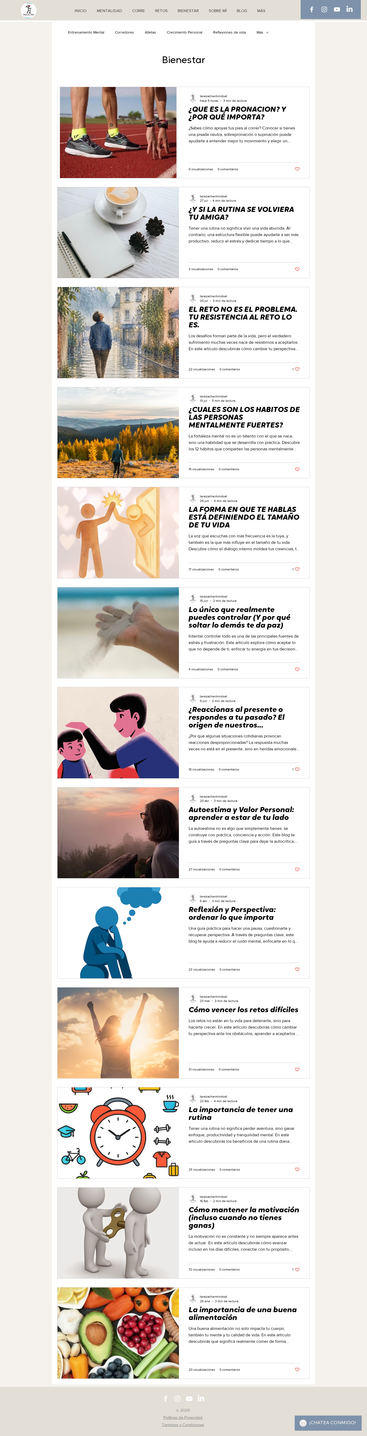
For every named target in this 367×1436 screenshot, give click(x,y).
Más (260, 32)
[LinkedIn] (349, 9)
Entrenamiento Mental (86, 32)
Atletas (150, 32)
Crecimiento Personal (184, 32)
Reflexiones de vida (229, 32)
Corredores (124, 32)
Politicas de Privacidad (183, 1417)
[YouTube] (337, 9)
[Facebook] (311, 9)
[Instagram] (324, 9)
